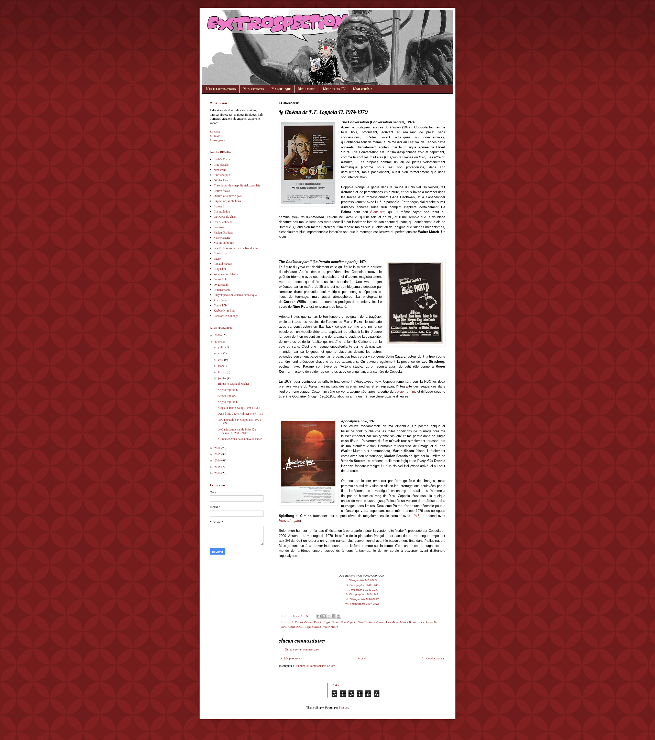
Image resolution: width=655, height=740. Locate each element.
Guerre (380, 622)
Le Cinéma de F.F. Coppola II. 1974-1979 (239, 421)
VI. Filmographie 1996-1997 (362, 599)
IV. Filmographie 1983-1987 (362, 589)
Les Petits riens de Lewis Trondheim (236, 248)
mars (221, 365)
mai (220, 353)
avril (221, 359)
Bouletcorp (220, 253)
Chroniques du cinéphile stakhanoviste (237, 185)
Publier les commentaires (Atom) (316, 666)
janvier (222, 378)
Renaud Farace (223, 263)
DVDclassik (221, 284)
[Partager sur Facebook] (333, 616)
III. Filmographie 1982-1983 (362, 585)
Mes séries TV (334, 89)
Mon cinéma (363, 89)
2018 (217, 448)
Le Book (215, 131)
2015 (217, 467)
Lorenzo (219, 227)
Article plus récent (291, 658)
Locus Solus (221, 279)
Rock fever (220, 300)
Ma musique (281, 89)
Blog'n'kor (220, 269)
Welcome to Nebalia (226, 274)
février (222, 372)
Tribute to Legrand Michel (233, 383)
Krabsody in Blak (224, 310)
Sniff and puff (222, 175)
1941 (415, 516)
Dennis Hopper (322, 622)
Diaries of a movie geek (228, 196)
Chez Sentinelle (223, 222)
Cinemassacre (222, 290)
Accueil (361, 658)
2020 (217, 335)
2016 (217, 460)
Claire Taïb (220, 305)
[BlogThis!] (323, 616)
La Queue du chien (225, 216)
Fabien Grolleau (223, 232)
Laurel (217, 258)
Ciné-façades (221, 164)
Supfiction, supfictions (227, 201)
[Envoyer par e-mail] (319, 616)
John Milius (392, 622)
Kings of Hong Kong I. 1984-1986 (238, 407)
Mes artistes (253, 89)
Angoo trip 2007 (227, 395)
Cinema (308, 622)
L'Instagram (217, 140)
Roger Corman (313, 626)
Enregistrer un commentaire (302, 649)
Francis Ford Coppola (344, 622)
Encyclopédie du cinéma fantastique (235, 295)
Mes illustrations (221, 89)
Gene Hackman (366, 622)
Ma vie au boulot (224, 242)
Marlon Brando (408, 622)
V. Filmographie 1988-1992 (362, 594)
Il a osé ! (219, 206)
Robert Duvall (295, 626)
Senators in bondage (226, 316)
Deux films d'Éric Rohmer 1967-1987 (240, 413)
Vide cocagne (222, 237)
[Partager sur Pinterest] (338, 616)
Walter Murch (330, 626)
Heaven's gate (289, 521)
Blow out (377, 212)
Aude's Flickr (222, 159)
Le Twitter (216, 136)
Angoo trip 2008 (227, 390)
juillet (221, 347)
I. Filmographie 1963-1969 (362, 580)
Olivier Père (221, 180)
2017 (217, 454)
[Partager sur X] (328, 616)
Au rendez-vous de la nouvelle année (239, 439)
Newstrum (220, 170)
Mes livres (306, 89)
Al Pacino (297, 622)
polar (421, 622)
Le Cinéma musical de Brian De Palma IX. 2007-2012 (236, 431)
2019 (217, 341)
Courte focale (222, 191)
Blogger (343, 707)
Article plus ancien (432, 658)
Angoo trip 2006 (227, 402)
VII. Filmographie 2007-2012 (362, 603)
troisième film (405, 391)
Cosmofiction (222, 211)
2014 (217, 473)
